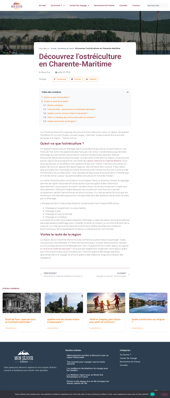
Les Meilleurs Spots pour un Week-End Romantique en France (85, 376)
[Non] (164, 394)
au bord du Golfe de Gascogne (56, 249)
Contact (136, 5)
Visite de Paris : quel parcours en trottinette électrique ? (71, 109)
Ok (152, 394)
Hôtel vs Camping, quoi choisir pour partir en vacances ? (71, 117)
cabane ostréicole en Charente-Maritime (103, 161)
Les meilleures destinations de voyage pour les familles (87, 369)
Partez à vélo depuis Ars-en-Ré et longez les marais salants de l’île (88, 382)
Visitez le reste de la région (56, 101)
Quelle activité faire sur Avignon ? (62, 121)
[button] (128, 92)
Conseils (123, 5)
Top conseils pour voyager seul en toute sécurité (86, 363)
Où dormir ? (56, 5)
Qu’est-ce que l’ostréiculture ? (57, 97)
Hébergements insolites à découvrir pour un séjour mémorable (88, 356)
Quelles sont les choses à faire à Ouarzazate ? (67, 113)
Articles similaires (55, 105)
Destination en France (104, 5)
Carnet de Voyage (78, 5)
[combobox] (158, 5)
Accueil (42, 5)
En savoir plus (10, 328)
